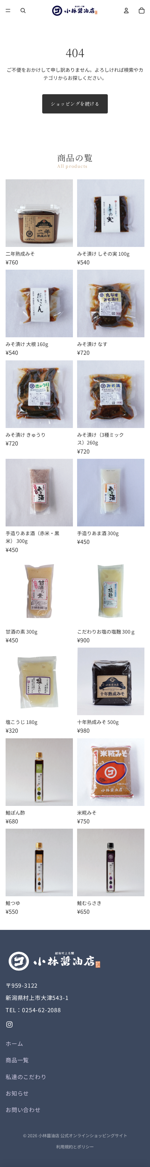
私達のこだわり (26, 1076)
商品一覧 (17, 1060)
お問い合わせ (23, 1109)
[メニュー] (8, 10)
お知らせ (17, 1093)
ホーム (14, 1043)
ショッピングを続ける (75, 103)
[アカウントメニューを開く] (126, 10)
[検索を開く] (23, 10)
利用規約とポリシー (75, 1146)
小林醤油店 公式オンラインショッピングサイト (82, 1135)
